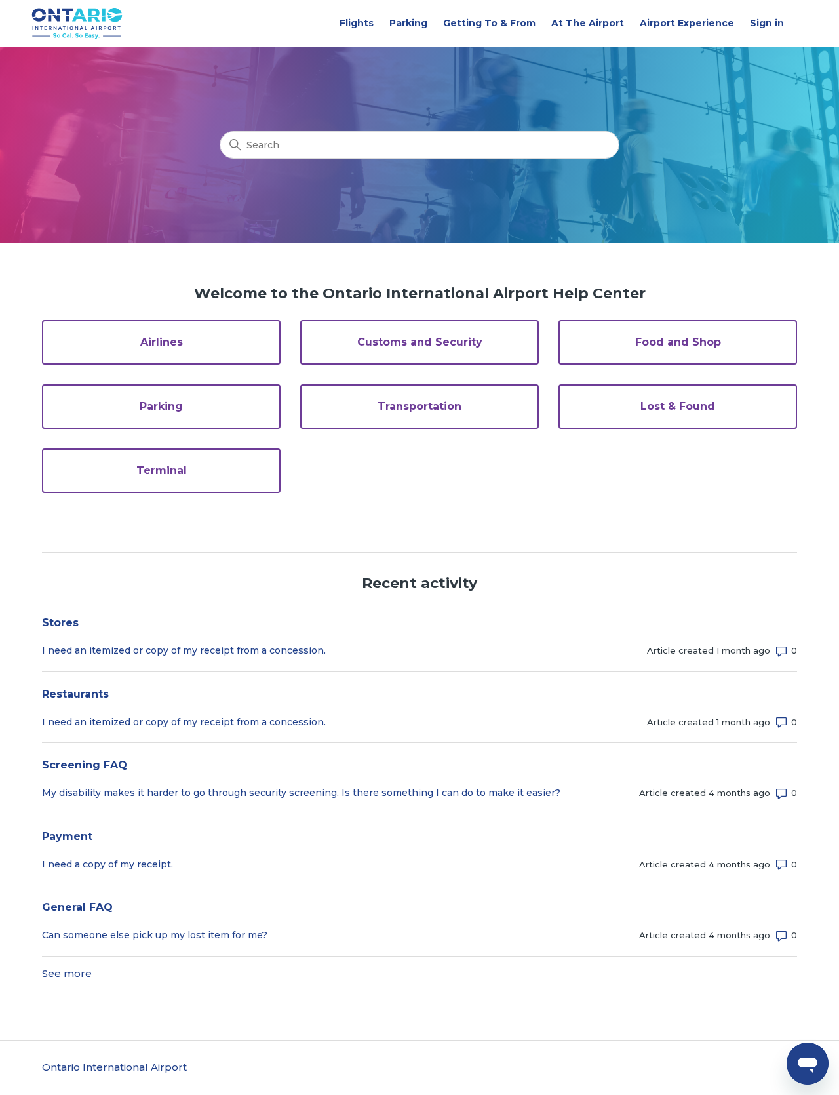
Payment (67, 836)
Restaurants (75, 694)
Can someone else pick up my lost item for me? (154, 935)
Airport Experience (687, 23)
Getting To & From (489, 23)
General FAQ (77, 907)
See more (67, 973)
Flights (357, 23)
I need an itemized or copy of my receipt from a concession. (184, 650)
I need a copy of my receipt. (107, 864)
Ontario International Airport (114, 1067)
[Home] (77, 23)
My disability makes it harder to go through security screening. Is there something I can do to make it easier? (301, 793)
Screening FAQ (84, 765)
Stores (60, 622)
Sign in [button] (767, 23)
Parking (408, 23)
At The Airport (587, 23)
